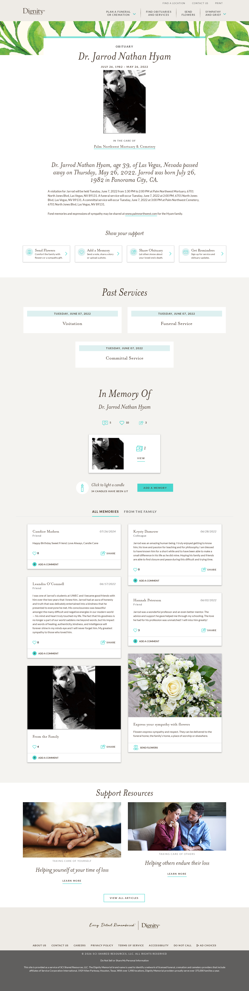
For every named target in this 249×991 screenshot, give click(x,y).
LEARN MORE (72, 880)
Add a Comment (48, 564)
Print (219, 3)
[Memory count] (105, 422)
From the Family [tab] (140, 511)
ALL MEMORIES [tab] (105, 511)
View (141, 458)
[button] (121, 13)
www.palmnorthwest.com (141, 213)
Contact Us (200, 3)
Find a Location (174, 3)
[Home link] (34, 11)
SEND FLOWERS (149, 747)
